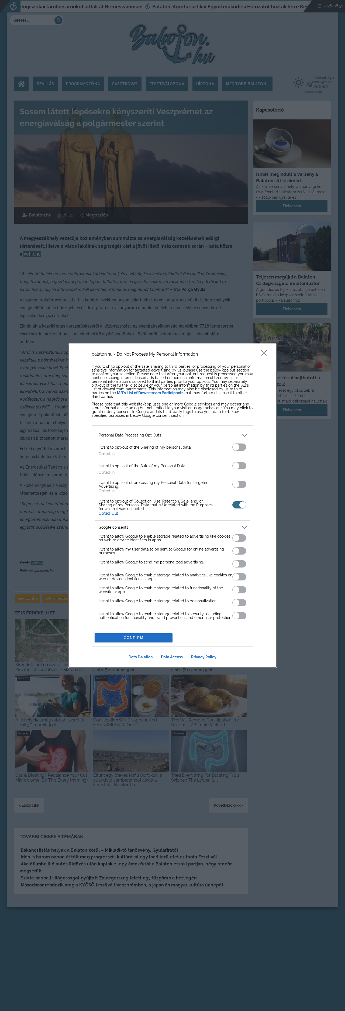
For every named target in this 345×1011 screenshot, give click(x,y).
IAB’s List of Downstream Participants (150, 393)
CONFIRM (134, 638)
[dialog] (172, 505)
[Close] (266, 354)
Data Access (172, 657)
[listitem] (172, 435)
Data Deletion (141, 657)
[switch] (239, 447)
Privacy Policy (203, 657)
